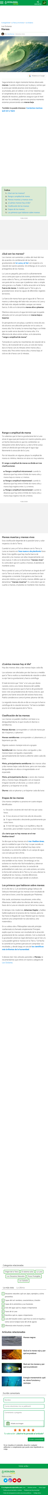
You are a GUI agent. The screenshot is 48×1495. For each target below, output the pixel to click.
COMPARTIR (37, 4)
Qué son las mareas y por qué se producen (34, 1365)
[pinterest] (19, 1480)
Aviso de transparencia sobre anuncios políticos (17, 1493)
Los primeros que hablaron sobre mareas (24, 212)
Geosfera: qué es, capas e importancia (19, 1315)
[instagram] (10, 1480)
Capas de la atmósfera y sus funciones (19, 1304)
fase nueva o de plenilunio (29, 551)
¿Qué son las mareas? (16, 193)
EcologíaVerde (5, 23)
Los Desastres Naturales (16, 1276)
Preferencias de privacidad (31, 1490)
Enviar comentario (36, 1439)
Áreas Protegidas (34, 1276)
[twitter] (6, 1480)
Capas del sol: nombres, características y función (22, 1300)
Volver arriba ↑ (24, 1466)
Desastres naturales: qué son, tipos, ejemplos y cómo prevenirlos (24, 1295)
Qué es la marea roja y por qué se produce (34, 1352)
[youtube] (15, 1480)
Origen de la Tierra (12, 1271)
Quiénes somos (32, 1487)
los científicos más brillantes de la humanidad (23, 948)
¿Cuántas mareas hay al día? (19, 203)
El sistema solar (27, 1271)
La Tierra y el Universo (17, 23)
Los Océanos (29, 23)
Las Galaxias (23, 1280)
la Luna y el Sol (22, 263)
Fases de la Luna (11, 1311)
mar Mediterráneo (36, 841)
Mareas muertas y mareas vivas (20, 199)
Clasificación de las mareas (18, 206)
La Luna (39, 1271)
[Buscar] (44, 3)
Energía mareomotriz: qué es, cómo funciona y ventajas (34, 1380)
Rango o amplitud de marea (19, 196)
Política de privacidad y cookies (12, 1490)
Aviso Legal (42, 1487)
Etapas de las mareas (16, 209)
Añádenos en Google (38, 76)
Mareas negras (29, 1337)
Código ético (37, 1493)
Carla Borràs (10, 34)
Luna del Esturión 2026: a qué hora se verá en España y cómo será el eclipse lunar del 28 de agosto (25, 1320)
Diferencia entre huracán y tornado (17, 1325)
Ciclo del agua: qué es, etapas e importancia (21, 1307)
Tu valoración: (9, 1434)
